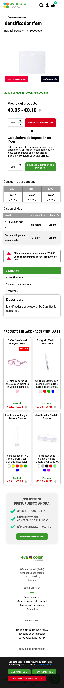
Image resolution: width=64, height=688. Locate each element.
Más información (45, 664)
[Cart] (53, 5)
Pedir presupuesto (32, 536)
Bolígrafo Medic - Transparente (47, 342)
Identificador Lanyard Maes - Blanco (17, 417)
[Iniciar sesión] (47, 5)
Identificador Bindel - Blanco (47, 417)
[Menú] (58, 5)
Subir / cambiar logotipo (16, 79)
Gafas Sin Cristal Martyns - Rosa (17, 342)
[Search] (41, 5)
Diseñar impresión (50, 79)
